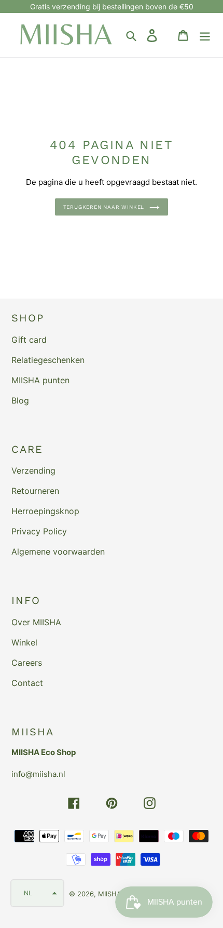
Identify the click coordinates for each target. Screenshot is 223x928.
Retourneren (35, 491)
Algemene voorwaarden (58, 551)
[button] (37, 893)
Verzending (33, 470)
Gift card (29, 339)
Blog (20, 400)
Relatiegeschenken (48, 360)
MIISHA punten (40, 380)
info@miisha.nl (38, 774)
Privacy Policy (39, 531)
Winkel (24, 642)
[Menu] (204, 35)
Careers (26, 662)
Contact (27, 683)
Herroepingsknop (45, 511)
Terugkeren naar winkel (104, 207)
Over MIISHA (36, 622)
